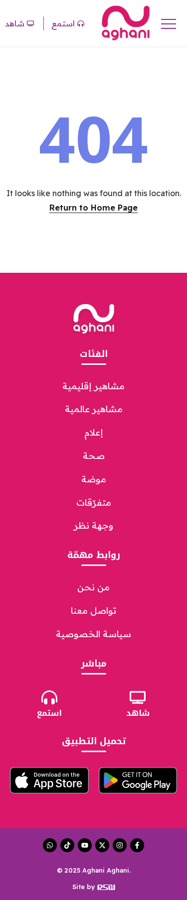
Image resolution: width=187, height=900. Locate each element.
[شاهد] (138, 697)
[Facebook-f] (137, 845)
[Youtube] (85, 845)
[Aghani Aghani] (126, 22)
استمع (49, 713)
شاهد (138, 713)
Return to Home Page (93, 208)
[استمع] (49, 697)
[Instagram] (120, 845)
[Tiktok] (67, 845)
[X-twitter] (102, 845)
